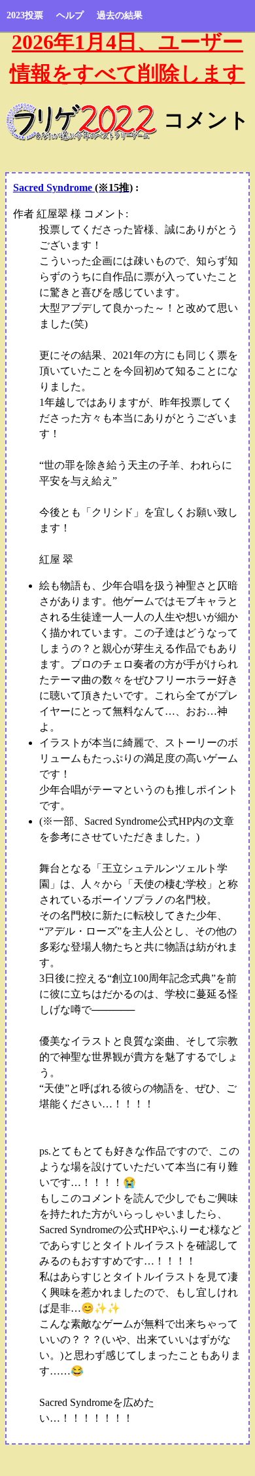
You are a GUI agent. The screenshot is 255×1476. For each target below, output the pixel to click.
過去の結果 (120, 15)
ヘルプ (70, 15)
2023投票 (25, 15)
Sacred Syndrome (73, 187)
